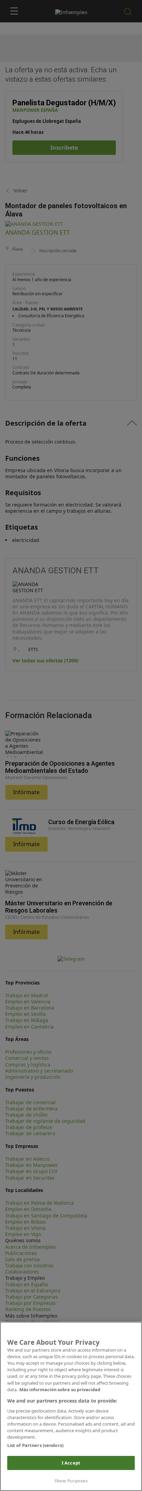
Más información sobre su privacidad (59, 1389)
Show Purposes (71, 1481)
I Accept (71, 1463)
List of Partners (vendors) (35, 1445)
